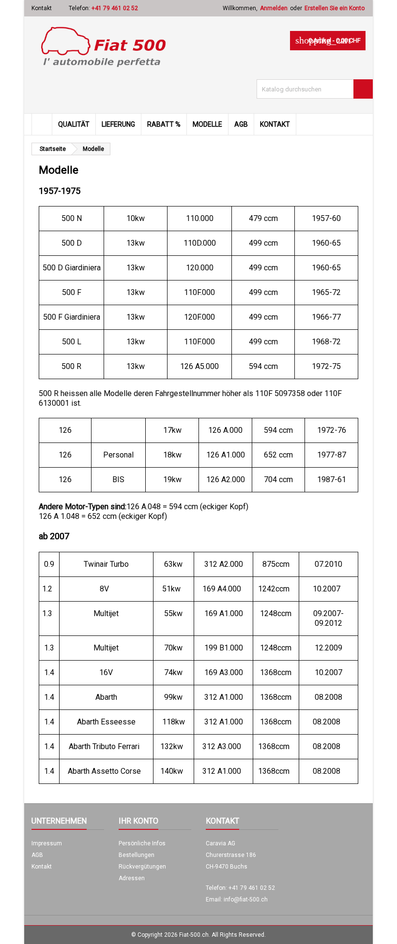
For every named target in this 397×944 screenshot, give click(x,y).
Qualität (74, 124)
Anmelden (274, 8)
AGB (241, 124)
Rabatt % (164, 124)
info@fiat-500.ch (246, 899)
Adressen (132, 878)
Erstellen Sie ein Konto (335, 8)
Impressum (46, 843)
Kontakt (41, 8)
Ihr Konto (138, 821)
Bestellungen (136, 855)
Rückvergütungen (142, 866)
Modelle (207, 124)
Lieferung (118, 124)
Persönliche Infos (142, 843)
